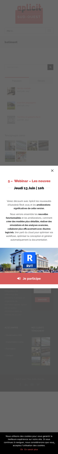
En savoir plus (31, 449)
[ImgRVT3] (29, 249)
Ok (21, 449)
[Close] (52, 170)
